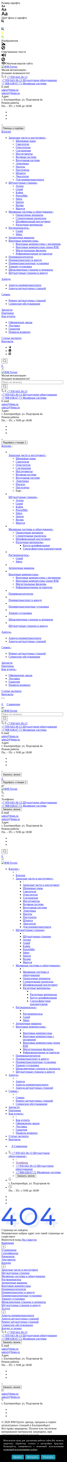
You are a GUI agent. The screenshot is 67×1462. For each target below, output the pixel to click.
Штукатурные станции (23, 182)
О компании (8, 1249)
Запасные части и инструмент (27, 137)
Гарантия (14, 328)
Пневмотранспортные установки (29, 263)
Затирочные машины (21, 237)
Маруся (20, 208)
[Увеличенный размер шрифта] (4, 14)
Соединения (23, 150)
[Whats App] (10, 350)
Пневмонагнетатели (21, 256)
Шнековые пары (26, 140)
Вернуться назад (11, 1239)
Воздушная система (28, 160)
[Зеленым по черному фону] (2, 37)
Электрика (22, 163)
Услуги (5, 1308)
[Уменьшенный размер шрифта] (3, 6)
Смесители (22, 144)
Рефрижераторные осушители (34, 253)
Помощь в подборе (13, 128)
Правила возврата (19, 331)
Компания (7, 1242)
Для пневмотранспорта (30, 179)
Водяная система (26, 157)
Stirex (19, 198)
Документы (8, 1259)
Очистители (23, 147)
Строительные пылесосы (31, 218)
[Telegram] (10, 347)
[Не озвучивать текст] (3, 60)
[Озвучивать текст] (3, 55)
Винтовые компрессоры (24, 240)
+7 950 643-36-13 (17, 77)
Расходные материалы (29, 224)
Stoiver (20, 202)
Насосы (20, 166)
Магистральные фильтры (31, 250)
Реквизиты (8, 1256)
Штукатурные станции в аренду (28, 272)
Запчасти (7, 309)
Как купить (8, 316)
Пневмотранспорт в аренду (25, 260)
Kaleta (19, 192)
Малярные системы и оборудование (31, 211)
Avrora (20, 185)
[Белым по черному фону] (2, 25)
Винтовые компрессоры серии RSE (37, 247)
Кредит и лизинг (11, 1328)
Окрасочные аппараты (29, 214)
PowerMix (22, 195)
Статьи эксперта (11, 338)
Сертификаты (9, 1253)
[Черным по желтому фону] (2, 33)
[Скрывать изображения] (3, 48)
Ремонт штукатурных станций (27, 300)
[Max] (10, 353)
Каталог (6, 131)
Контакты (7, 341)
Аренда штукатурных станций (27, 288)
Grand (19, 189)
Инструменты (24, 153)
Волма (20, 205)
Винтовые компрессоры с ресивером (38, 243)
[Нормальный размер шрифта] (3, 9)
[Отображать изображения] (3, 44)
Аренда (6, 279)
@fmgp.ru (12, 89)
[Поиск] (4, 361)
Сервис (5, 294)
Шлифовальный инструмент (33, 221)
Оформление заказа (20, 322)
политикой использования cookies (20, 1449)
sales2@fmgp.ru (10, 93)
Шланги (21, 173)
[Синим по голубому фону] (2, 29)
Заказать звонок (11, 774)
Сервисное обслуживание (24, 303)
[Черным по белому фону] (2, 21)
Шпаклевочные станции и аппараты (31, 269)
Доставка (14, 325)
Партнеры (7, 313)
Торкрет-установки (20, 266)
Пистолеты (22, 169)
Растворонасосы (19, 227)
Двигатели (22, 176)
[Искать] (4, 386)
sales (4, 89)
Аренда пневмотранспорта (25, 285)
